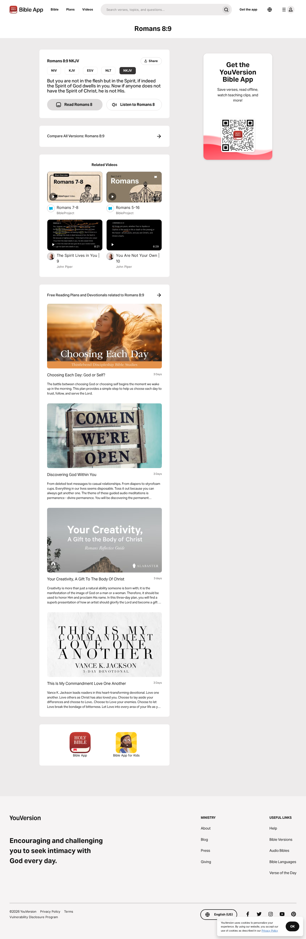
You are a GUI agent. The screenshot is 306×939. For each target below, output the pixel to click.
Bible (55, 9)
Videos (87, 9)
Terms (68, 911)
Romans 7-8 (72, 207)
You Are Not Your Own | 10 (137, 258)
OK (292, 926)
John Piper (65, 267)
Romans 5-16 (133, 207)
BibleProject (65, 213)
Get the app (248, 9)
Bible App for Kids (126, 755)
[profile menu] (287, 9)
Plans (70, 9)
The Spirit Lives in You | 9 (78, 258)
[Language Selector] (269, 9)
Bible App (80, 755)
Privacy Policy (50, 911)
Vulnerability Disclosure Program (34, 917)
